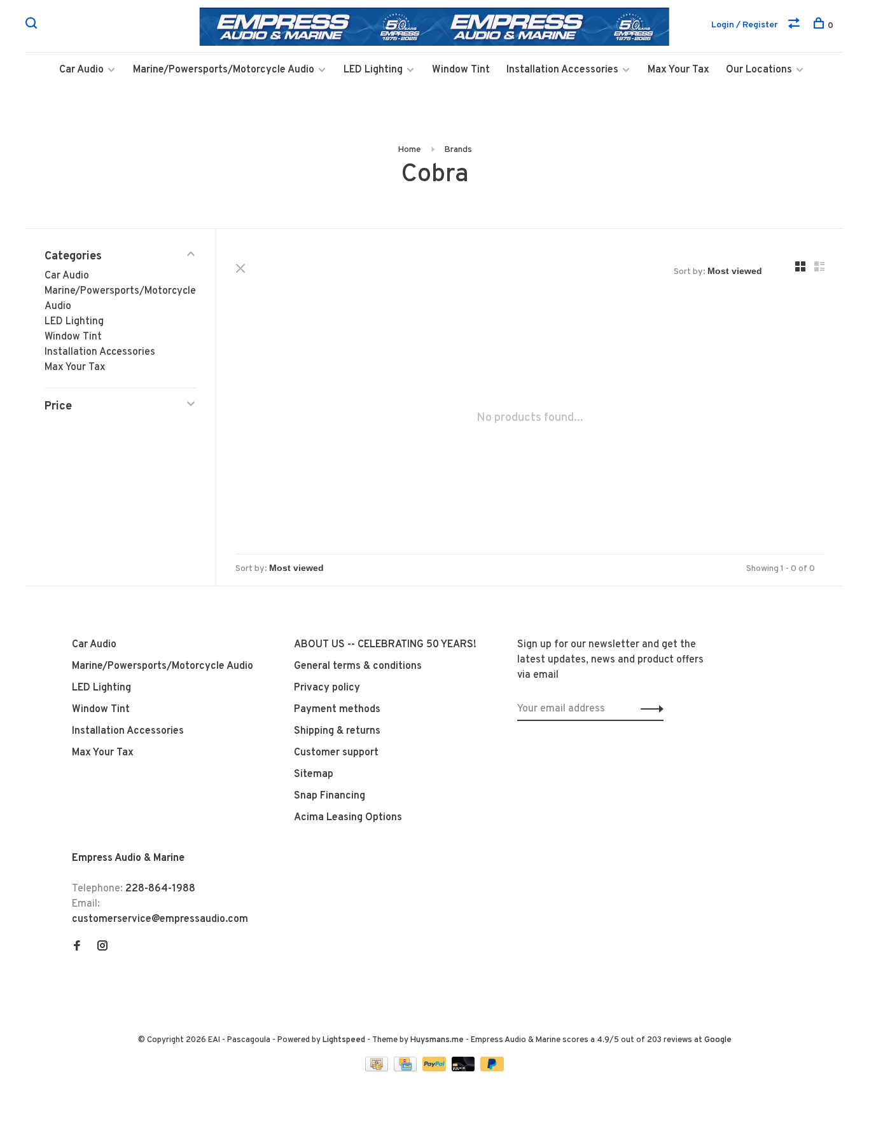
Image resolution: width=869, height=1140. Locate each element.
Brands (458, 149)
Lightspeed (344, 1040)
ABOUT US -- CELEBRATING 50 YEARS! (385, 644)
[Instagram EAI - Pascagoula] (102, 947)
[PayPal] (435, 1068)
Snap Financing (329, 796)
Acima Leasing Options (348, 817)
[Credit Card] (406, 1068)
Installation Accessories (562, 70)
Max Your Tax (678, 70)
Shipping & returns (337, 731)
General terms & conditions (358, 666)
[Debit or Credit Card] (465, 1068)
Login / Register (744, 25)
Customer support (336, 752)
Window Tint (461, 70)
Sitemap (313, 774)
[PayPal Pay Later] (492, 1068)
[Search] (32, 25)
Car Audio (81, 70)
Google (718, 1040)
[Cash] (378, 1068)
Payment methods (337, 709)
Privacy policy (327, 688)
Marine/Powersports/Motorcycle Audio (223, 70)
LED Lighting (373, 70)
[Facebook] (77, 947)
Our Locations (759, 70)
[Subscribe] (649, 709)
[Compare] (795, 25)
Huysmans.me (438, 1040)
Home (409, 149)
